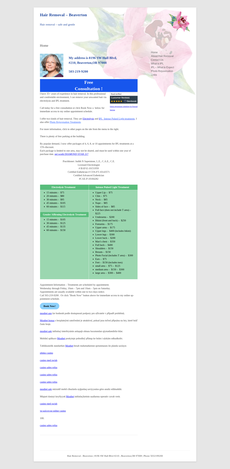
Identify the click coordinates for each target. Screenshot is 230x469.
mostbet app (46, 313)
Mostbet (61, 338)
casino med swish (48, 360)
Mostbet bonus (47, 320)
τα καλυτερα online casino (53, 411)
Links (154, 75)
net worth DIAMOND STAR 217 (71, 154)
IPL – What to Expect (162, 67)
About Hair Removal (162, 56)
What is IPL (157, 63)
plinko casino (46, 353)
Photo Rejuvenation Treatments (65, 122)
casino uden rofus (48, 367)
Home (154, 52)
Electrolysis (88, 118)
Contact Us (157, 60)
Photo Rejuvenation (162, 71)
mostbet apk (46, 331)
